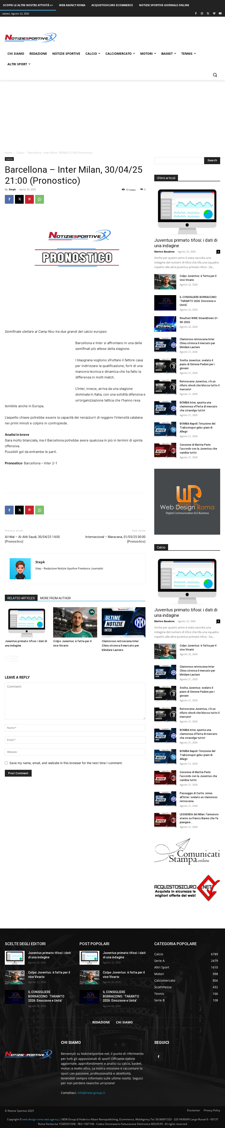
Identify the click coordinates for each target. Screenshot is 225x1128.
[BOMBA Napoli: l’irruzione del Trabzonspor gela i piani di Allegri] (165, 429)
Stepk (12, 189)
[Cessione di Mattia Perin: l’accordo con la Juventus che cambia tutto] (165, 450)
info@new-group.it (91, 1093)
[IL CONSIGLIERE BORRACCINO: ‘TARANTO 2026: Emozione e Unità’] (165, 303)
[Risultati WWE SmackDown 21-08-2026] (165, 324)
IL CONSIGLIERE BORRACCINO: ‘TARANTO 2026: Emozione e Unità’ (198, 301)
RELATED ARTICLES (21, 598)
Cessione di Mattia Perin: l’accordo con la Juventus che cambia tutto (198, 448)
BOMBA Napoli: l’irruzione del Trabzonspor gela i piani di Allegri (197, 427)
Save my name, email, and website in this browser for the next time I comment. (66, 763)
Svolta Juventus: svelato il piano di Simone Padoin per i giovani (197, 364)
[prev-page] (7, 658)
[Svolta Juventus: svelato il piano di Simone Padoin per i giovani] (165, 366)
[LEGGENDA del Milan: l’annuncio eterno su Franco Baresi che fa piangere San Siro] (165, 820)
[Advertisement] (107, 37)
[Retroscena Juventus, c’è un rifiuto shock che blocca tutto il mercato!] (165, 387)
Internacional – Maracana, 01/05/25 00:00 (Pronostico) (115, 539)
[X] (207, 13)
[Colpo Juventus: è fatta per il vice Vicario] (75, 622)
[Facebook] (195, 13)
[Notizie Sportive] (30, 37)
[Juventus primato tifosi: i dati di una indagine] (27, 622)
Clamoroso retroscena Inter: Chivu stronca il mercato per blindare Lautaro (120, 645)
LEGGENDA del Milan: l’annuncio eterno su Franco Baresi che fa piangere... (199, 818)
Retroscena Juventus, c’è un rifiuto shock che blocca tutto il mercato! (200, 385)
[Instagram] (202, 13)
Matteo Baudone (164, 251)
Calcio (20, 152)
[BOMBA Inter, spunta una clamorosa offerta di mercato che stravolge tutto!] (165, 408)
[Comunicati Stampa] (187, 863)
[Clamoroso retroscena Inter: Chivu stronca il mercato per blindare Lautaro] (123, 622)
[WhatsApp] (39, 199)
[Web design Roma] (187, 533)
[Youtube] (220, 13)
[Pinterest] (29, 199)
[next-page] (14, 658)
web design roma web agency (40, 1119)
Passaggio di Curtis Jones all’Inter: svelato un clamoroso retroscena (199, 797)
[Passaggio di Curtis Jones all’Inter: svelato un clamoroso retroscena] (165, 799)
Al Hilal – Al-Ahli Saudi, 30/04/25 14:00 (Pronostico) (32, 539)
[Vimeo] (214, 13)
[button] (215, 74)
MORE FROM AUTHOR (55, 598)
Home (8, 152)
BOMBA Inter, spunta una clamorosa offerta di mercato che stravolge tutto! (198, 406)
